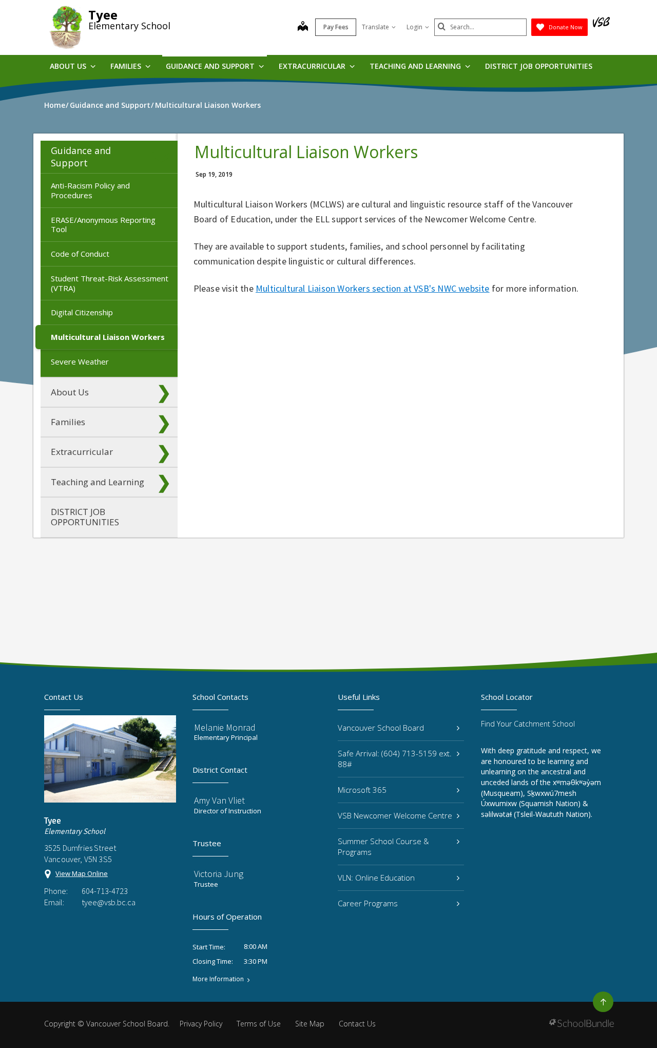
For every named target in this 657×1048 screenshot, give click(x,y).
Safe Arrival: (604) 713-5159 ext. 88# (395, 758)
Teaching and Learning (416, 66)
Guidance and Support (211, 66)
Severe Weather (80, 361)
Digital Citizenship (82, 312)
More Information (218, 979)
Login (414, 27)
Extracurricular (313, 66)
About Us (69, 66)
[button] (164, 157)
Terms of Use (259, 1023)
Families (126, 66)
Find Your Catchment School (528, 724)
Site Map (309, 1023)
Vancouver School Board (381, 727)
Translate (375, 27)
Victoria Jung (218, 874)
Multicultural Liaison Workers (108, 337)
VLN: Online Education (376, 877)
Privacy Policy (201, 1023)
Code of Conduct (80, 254)
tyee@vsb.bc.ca (109, 902)
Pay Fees (336, 27)
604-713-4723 (105, 891)
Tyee (103, 14)
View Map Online (81, 873)
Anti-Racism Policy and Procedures (90, 190)
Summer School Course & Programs (383, 846)
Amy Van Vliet (219, 800)
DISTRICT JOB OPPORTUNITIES (538, 66)
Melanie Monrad (225, 727)
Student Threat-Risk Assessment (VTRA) (109, 283)
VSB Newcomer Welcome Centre (395, 815)
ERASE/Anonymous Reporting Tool (103, 225)
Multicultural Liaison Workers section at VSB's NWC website (373, 288)
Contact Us (357, 1023)
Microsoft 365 (362, 790)
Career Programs (368, 903)
